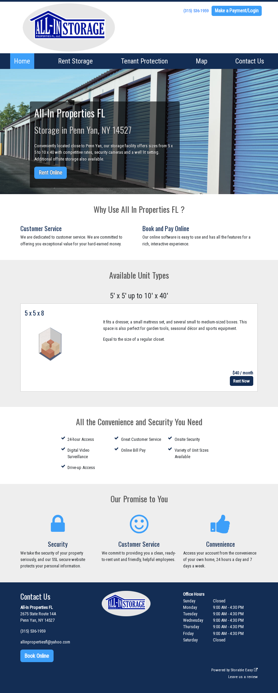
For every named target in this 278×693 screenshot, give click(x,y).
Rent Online (50, 172)
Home (22, 61)
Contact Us (249, 61)
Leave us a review (243, 677)
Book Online (36, 656)
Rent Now (241, 380)
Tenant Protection (144, 61)
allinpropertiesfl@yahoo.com (45, 641)
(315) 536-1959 (196, 10)
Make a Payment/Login (237, 10)
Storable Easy (242, 670)
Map (201, 61)
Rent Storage (75, 61)
